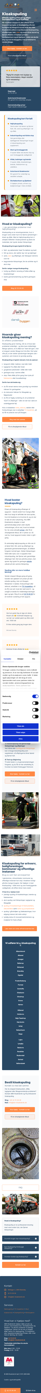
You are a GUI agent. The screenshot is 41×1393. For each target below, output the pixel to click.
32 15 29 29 (12, 93)
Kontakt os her (20, 1265)
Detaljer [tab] (20, 659)
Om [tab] (33, 659)
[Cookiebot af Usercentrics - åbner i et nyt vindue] (29, 652)
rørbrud (22, 408)
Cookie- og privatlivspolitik (12, 1380)
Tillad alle (20, 726)
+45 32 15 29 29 (15, 1100)
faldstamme (8, 378)
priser (22, 530)
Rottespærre (30, 1312)
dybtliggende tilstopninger (25, 748)
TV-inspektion (29, 410)
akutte (29, 561)
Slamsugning (8, 1309)
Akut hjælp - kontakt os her (17, 48)
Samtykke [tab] (7, 659)
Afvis (21, 739)
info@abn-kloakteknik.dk (18, 1102)
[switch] (35, 703)
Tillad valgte (20, 732)
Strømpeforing (19, 1312)
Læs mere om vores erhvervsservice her (19, 928)
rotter (17, 408)
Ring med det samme (17, 419)
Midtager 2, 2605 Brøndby (17, 1290)
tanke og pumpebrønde (25, 909)
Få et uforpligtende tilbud (17, 56)
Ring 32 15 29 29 (17, 288)
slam (18, 32)
